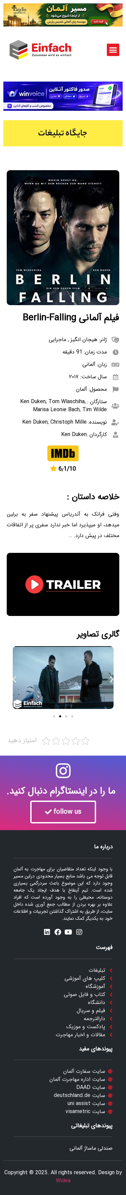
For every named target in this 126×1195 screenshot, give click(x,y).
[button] (113, 50)
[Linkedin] (47, 932)
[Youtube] (68, 932)
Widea (63, 1181)
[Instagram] (79, 932)
